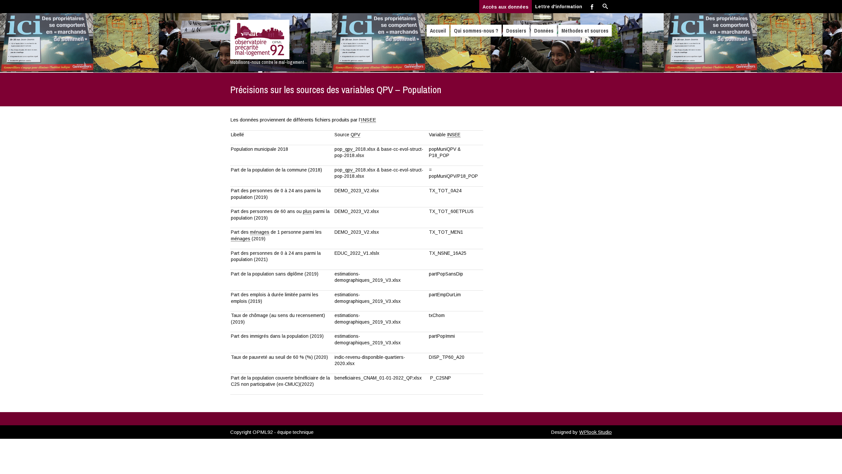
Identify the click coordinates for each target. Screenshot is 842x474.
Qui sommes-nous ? (476, 30)
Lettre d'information (558, 6)
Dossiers (516, 30)
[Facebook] (592, 6)
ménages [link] (259, 232)
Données (544, 30)
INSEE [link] (368, 119)
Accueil (438, 30)
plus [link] (307, 211)
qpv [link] (349, 149)
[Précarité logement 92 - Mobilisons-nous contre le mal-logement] (287, 39)
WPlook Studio (595, 432)
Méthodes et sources (584, 30)
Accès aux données (506, 7)
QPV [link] (355, 134)
